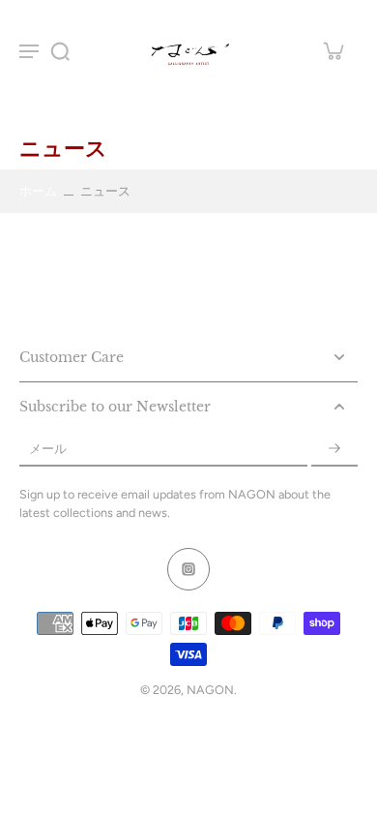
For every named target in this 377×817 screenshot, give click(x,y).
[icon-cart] (332, 50)
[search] (60, 50)
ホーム (38, 191)
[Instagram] (188, 569)
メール (48, 448)
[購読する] (334, 449)
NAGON (210, 689)
